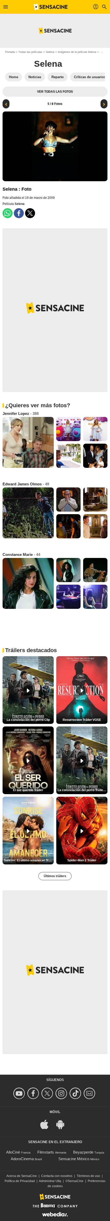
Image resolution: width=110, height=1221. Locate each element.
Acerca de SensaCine (21, 1176)
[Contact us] (90, 1093)
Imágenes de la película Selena (77, 51)
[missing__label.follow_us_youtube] (19, 1093)
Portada (10, 51)
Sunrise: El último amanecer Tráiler (29, 860)
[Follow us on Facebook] (33, 1093)
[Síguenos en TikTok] (76, 1093)
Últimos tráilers (55, 876)
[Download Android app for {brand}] (63, 1124)
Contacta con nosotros (56, 1176)
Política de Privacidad (20, 1181)
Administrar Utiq (50, 1181)
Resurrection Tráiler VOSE (82, 720)
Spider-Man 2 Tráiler (81, 860)
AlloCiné (13, 1152)
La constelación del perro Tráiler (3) (82, 790)
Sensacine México (73, 1159)
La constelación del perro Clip (28, 720)
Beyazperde (83, 1152)
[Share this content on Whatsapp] (8, 213)
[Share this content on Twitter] (30, 213)
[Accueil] (51, 7)
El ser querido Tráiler (28, 790)
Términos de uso (88, 1176)
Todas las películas (30, 51)
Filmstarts (45, 1152)
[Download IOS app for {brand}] (47, 1124)
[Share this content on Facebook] (19, 213)
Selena (50, 51)
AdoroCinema (22, 1159)
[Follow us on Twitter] (47, 1093)
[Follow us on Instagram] (62, 1093)
